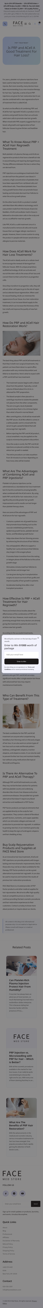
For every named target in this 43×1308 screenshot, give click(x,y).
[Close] (38, 638)
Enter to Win (21, 661)
